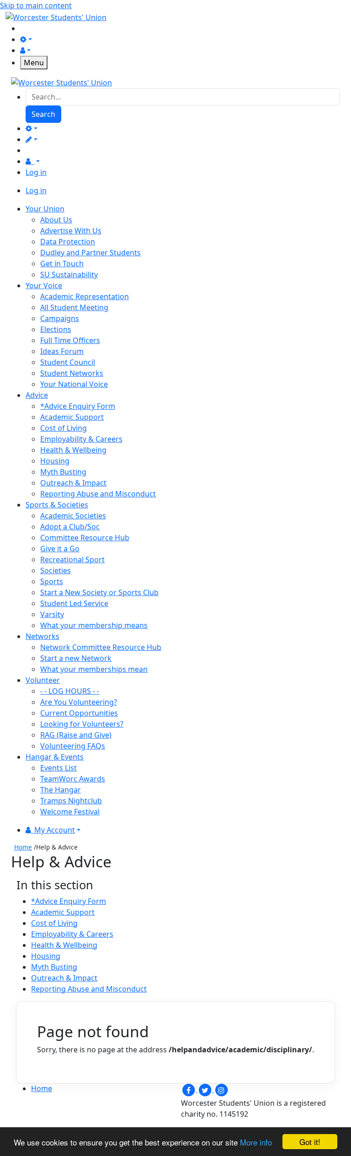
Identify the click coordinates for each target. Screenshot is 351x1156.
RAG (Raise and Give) (76, 735)
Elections (55, 329)
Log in (36, 172)
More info (256, 1142)
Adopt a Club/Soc (70, 527)
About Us (56, 220)
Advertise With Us (70, 231)
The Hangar (60, 790)
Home (23, 847)
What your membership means (94, 625)
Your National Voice (74, 384)
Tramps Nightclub (71, 801)
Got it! (309, 1141)
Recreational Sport (72, 559)
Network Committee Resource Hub (100, 647)
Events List (58, 768)
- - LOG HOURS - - (69, 691)
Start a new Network (76, 658)
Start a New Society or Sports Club (99, 592)
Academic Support (72, 417)
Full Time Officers (70, 340)
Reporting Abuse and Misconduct (98, 494)
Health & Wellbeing (73, 450)
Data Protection (67, 242)
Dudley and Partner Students (90, 253)
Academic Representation (84, 296)
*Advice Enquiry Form (77, 406)
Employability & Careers (81, 439)
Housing (54, 461)
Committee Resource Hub (84, 538)
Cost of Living (63, 428)
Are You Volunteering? (78, 702)
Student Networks (71, 373)
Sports (51, 581)
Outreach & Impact (73, 483)
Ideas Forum (62, 351)
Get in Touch (62, 264)
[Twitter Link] (205, 1089)
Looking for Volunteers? (81, 724)
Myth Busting (63, 472)
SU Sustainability (69, 274)
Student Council (67, 362)
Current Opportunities (79, 713)
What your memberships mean (94, 669)
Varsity (52, 614)
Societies (55, 570)
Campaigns (59, 318)
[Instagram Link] (221, 1089)
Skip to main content (36, 5)
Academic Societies (73, 516)
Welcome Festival (70, 812)
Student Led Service (74, 603)
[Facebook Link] (189, 1089)
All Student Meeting (74, 307)
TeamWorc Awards (72, 779)
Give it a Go (60, 549)
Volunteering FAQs (72, 746)
